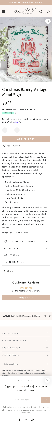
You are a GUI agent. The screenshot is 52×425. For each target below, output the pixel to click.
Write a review (26, 297)
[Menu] (4, 11)
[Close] (47, 380)
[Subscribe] (48, 364)
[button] (40, 11)
